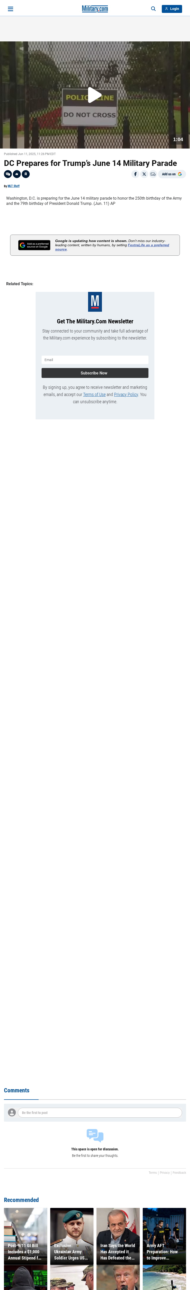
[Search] (153, 9)
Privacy (165, 1172)
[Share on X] (144, 174)
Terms (153, 1172)
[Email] (153, 174)
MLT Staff (14, 186)
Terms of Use (94, 394)
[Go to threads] (8, 174)
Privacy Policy (126, 394)
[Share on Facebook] (135, 174)
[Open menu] (10, 9)
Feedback (179, 1172)
